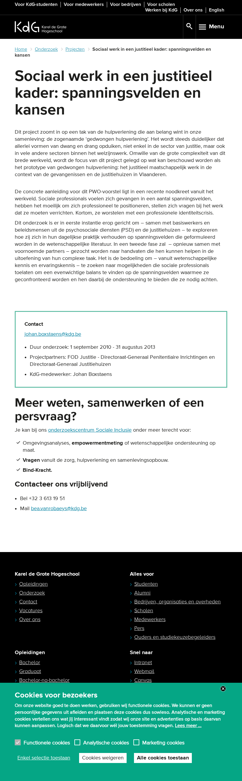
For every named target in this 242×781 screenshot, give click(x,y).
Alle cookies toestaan (163, 758)
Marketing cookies (163, 742)
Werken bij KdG (161, 10)
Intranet (143, 662)
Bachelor (29, 662)
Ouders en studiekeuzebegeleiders (174, 637)
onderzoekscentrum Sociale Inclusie (90, 430)
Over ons (193, 10)
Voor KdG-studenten (36, 4)
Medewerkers (150, 619)
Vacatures (30, 610)
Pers (139, 628)
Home (21, 49)
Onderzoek (46, 49)
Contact (28, 601)
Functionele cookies (47, 742)
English (216, 10)
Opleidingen (33, 584)
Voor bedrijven (125, 4)
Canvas (143, 680)
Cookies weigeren (103, 758)
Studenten (146, 584)
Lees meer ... (188, 725)
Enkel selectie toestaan (43, 758)
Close (223, 688)
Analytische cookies (106, 742)
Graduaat (30, 671)
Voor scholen (161, 4)
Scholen (143, 610)
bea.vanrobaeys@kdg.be (59, 508)
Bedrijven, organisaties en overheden (177, 601)
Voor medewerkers (84, 4)
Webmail (144, 671)
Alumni (142, 593)
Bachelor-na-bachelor (44, 680)
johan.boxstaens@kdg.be (52, 334)
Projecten (75, 49)
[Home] (99, 27)
